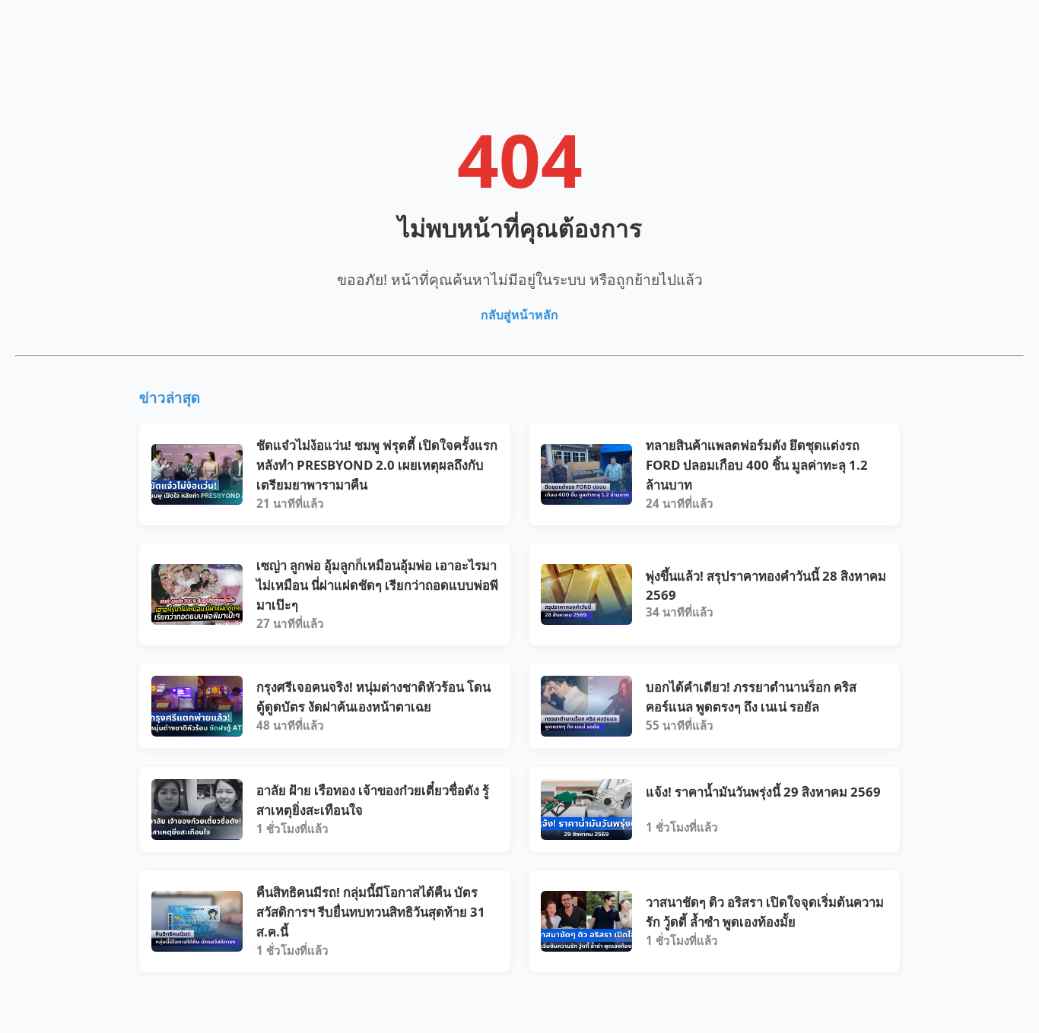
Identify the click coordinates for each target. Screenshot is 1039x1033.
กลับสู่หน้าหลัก (519, 314)
